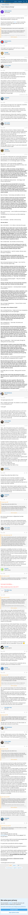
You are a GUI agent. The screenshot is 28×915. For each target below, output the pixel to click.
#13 (26, 573)
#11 (26, 499)
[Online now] (3, 648)
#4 (26, 70)
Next (14, 865)
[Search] (26, 1)
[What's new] (24, 1)
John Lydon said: (4, 576)
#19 (26, 746)
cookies (10, 903)
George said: (3, 714)
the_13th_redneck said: (5, 535)
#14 (26, 594)
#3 (26, 57)
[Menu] (1, 1)
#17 (26, 712)
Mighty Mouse (7, 11)
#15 (26, 651)
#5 (26, 102)
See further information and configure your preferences (13, 906)
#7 (26, 154)
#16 (26, 672)
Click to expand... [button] (14, 37)
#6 (26, 127)
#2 (26, 45)
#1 (26, 15)
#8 (26, 397)
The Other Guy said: (5, 825)
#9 (26, 425)
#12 (26, 532)
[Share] (25, 16)
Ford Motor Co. (4, 835)
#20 (26, 823)
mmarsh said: (4, 502)
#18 (26, 732)
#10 (26, 472)
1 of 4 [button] (10, 865)
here (15, 22)
